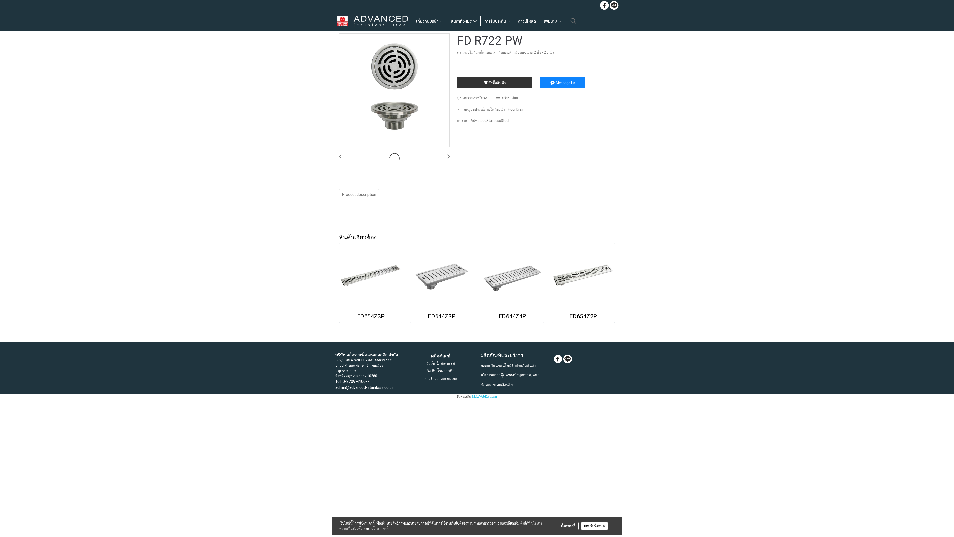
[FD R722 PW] (394, 90)
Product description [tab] (359, 194)
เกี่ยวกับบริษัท (428, 21)
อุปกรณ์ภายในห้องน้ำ (489, 109)
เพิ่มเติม (551, 21)
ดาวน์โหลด (527, 21)
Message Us (565, 83)
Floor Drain (516, 109)
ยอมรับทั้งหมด (594, 526)
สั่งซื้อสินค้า (497, 83)
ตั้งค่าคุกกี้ (568, 526)
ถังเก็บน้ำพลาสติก (441, 371)
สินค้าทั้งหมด (462, 21)
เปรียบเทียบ (509, 98)
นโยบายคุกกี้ (380, 528)
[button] (573, 21)
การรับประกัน (495, 21)
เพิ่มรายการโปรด (474, 98)
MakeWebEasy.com (484, 396)
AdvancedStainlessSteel (490, 121)
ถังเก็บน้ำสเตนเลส (440, 363)
